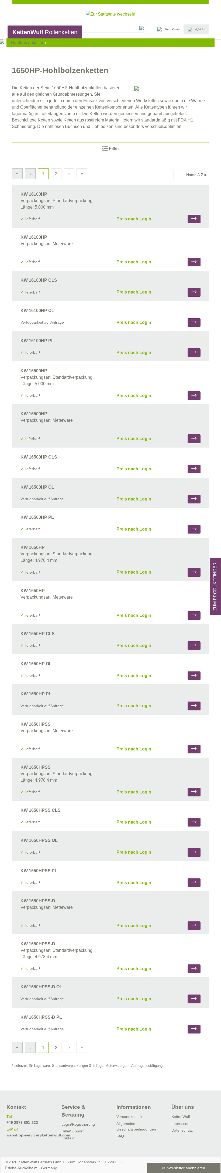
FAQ (120, 1136)
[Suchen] (141, 28)
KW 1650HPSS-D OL (41, 987)
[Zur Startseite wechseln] (110, 14)
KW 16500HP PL (37, 517)
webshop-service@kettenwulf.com (38, 1135)
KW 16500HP (33, 371)
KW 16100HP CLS (38, 280)
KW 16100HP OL (37, 310)
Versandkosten (129, 1116)
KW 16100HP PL (37, 340)
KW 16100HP (33, 194)
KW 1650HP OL (36, 663)
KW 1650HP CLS (37, 633)
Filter (113, 148)
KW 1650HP (32, 547)
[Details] (194, 219)
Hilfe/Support (72, 1131)
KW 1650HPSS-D (37, 901)
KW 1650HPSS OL (39, 840)
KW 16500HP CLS (38, 457)
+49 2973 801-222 (22, 1122)
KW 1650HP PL (35, 694)
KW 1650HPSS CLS (40, 810)
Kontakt (67, 1138)
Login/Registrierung (78, 1124)
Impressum (181, 1123)
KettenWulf (180, 1116)
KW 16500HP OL (37, 487)
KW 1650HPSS (35, 724)
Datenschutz (182, 1130)
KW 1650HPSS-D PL (41, 1017)
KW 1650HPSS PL (38, 870)
